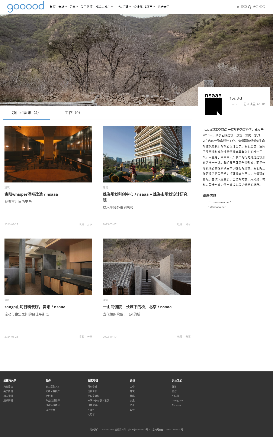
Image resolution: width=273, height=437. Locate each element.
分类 (73, 7)
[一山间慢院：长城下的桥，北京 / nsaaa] (147, 267)
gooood (26, 7)
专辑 (61, 7)
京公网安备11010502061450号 (167, 429)
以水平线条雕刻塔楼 (118, 207)
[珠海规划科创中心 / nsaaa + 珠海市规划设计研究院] (147, 154)
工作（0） (73, 112)
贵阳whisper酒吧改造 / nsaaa (31, 194)
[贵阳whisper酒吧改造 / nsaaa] (48, 154)
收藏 (81, 224)
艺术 (132, 405)
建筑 (7, 187)
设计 (132, 409)
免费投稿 (8, 386)
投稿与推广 (102, 7)
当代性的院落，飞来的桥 (121, 314)
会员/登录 (259, 7)
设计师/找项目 (143, 7)
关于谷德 (87, 7)
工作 (132, 386)
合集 (132, 400)
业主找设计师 (53, 400)
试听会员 (164, 7)
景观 (132, 395)
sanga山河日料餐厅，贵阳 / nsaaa (34, 306)
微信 (174, 391)
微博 (174, 386)
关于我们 (8, 391)
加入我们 (8, 395)
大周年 (91, 414)
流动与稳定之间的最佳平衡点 (26, 314)
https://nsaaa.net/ (219, 202)
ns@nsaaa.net (217, 207)
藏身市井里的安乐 (18, 201)
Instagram (177, 400)
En (237, 7)
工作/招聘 (121, 7)
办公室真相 (93, 395)
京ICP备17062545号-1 (139, 429)
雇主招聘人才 (53, 386)
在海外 (91, 409)
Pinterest (177, 405)
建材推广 (50, 395)
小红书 (175, 395)
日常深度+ (93, 405)
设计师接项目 (53, 405)
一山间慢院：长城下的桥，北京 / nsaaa (137, 306)
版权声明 (8, 400)
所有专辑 (92, 386)
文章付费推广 (53, 391)
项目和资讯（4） (26, 112)
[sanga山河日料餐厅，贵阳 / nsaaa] (48, 267)
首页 (53, 7)
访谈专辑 (92, 391)
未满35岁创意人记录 (98, 400)
